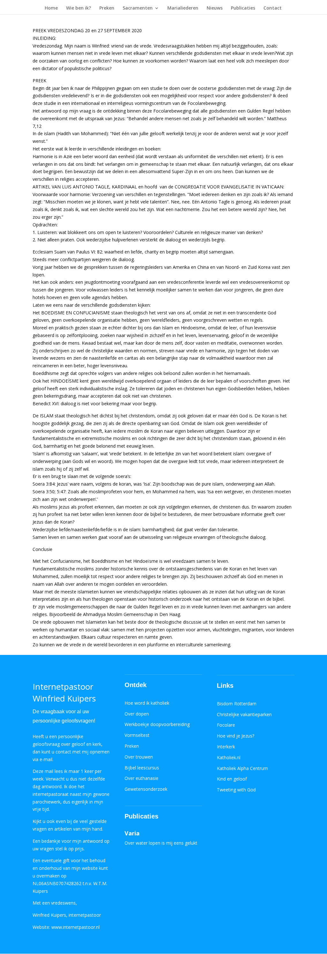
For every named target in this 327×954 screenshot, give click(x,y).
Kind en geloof (232, 779)
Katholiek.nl (228, 757)
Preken (106, 8)
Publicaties (243, 8)
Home (51, 8)
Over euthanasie (141, 778)
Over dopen (137, 714)
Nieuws (215, 8)
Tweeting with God (236, 790)
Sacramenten (138, 8)
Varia (132, 833)
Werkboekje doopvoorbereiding (157, 724)
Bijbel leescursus (142, 768)
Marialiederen (182, 8)
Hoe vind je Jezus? (235, 736)
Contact (272, 8)
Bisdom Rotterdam (236, 704)
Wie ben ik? (78, 8)
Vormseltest (137, 735)
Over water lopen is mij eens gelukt (161, 843)
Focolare (226, 725)
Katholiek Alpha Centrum (242, 768)
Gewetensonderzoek (146, 789)
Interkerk (226, 747)
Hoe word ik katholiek (147, 703)
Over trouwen (139, 757)
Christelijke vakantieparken (244, 714)
